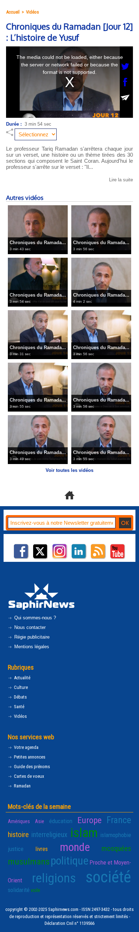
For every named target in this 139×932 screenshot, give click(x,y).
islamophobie (115, 834)
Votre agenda (25, 747)
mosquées (116, 848)
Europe (89, 820)
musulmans (29, 861)
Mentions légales (31, 646)
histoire (18, 834)
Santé (18, 706)
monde (75, 847)
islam (84, 832)
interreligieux (49, 834)
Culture (20, 687)
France (119, 820)
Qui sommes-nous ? (34, 617)
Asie (39, 821)
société (108, 876)
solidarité (19, 889)
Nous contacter (29, 627)
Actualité (21, 677)
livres (41, 848)
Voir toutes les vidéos (69, 470)
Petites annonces (29, 757)
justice (16, 848)
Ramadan (22, 786)
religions (54, 878)
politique (69, 860)
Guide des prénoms (31, 766)
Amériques (19, 821)
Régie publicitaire (31, 637)
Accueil (13, 12)
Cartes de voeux (28, 776)
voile (35, 890)
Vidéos (32, 12)
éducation (60, 821)
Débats (20, 697)
